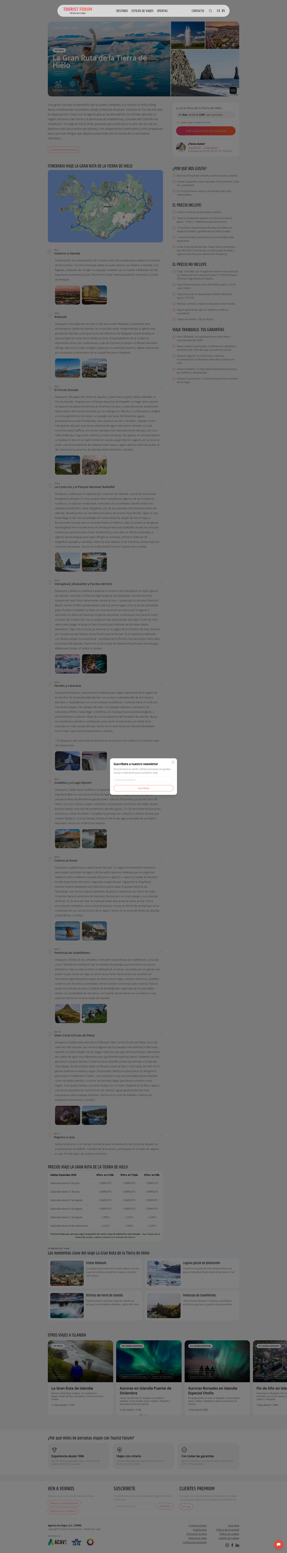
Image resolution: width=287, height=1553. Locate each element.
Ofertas (162, 11)
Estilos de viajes (143, 11)
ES (223, 10)
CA (218, 10)
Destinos (122, 11)
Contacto (198, 11)
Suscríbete (143, 788)
